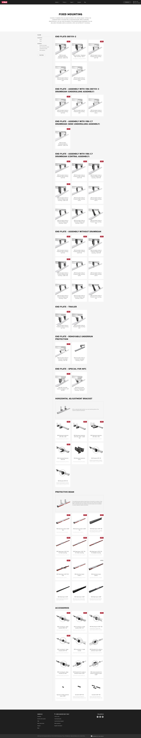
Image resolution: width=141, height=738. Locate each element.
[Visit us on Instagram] (103, 717)
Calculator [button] (79, 2)
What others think (40, 723)
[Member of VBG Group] (97, 736)
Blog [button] (85, 2)
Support (38, 725)
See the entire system (41, 718)
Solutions (39, 716)
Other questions (57, 723)
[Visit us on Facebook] (97, 717)
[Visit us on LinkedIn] (100, 717)
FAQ (38, 721)
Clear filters (41, 55)
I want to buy (56, 716)
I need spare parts (57, 718)
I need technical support (59, 721)
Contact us (127, 2)
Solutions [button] (56, 2)
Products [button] (64, 2)
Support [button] (71, 2)
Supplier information (58, 725)
